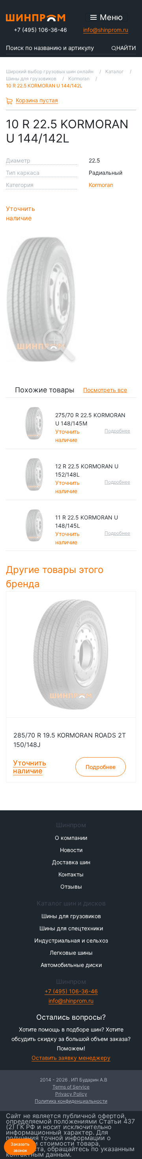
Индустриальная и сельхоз (71, 940)
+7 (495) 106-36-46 (40, 29)
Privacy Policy (71, 1094)
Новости (71, 850)
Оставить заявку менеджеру (71, 1057)
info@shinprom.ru (105, 29)
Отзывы (71, 886)
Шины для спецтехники (71, 928)
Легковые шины (71, 952)
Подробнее (117, 431)
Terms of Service (71, 1087)
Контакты (71, 874)
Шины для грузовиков (71, 916)
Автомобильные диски (71, 964)
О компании (71, 837)
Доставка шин (71, 862)
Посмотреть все (105, 389)
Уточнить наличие (20, 213)
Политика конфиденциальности (71, 1101)
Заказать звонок (20, 1147)
